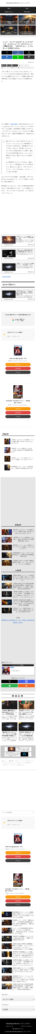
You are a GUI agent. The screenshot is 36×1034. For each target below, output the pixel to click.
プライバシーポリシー (27, 1026)
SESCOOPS (6, 276)
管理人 (12, 667)
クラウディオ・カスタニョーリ (26, 67)
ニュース (15, 65)
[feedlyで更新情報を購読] (16, 671)
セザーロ (15, 67)
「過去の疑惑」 (14, 124)
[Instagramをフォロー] (14, 671)
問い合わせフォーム (18, 1028)
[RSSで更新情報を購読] (19, 671)
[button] (29, 57)
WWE (4, 65)
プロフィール (9, 1026)
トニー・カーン (6, 67)
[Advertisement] (18, 102)
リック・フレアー (24, 65)
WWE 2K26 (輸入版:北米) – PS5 (18, 358)
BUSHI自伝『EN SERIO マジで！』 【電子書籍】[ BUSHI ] (18, 401)
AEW (9, 65)
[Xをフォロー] (11, 671)
